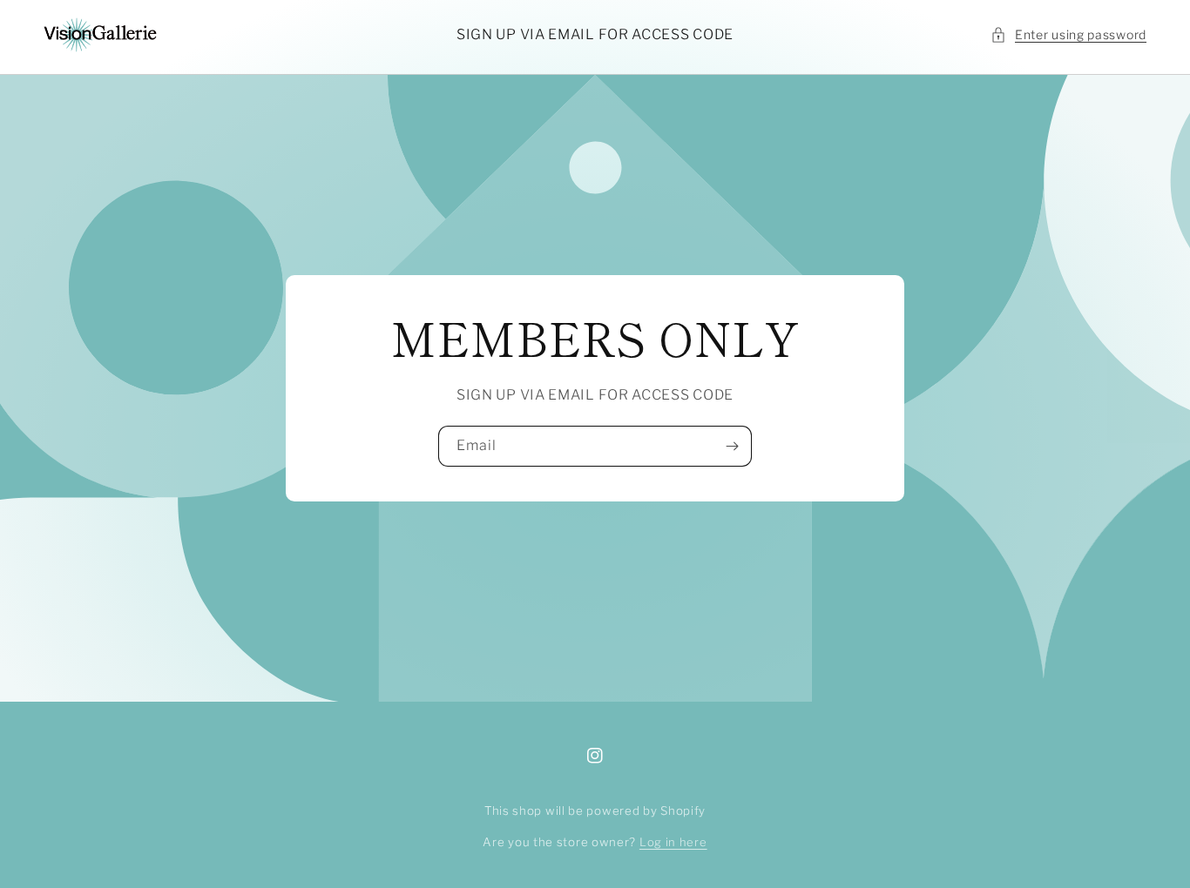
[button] (1068, 34)
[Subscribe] (732, 446)
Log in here (673, 842)
